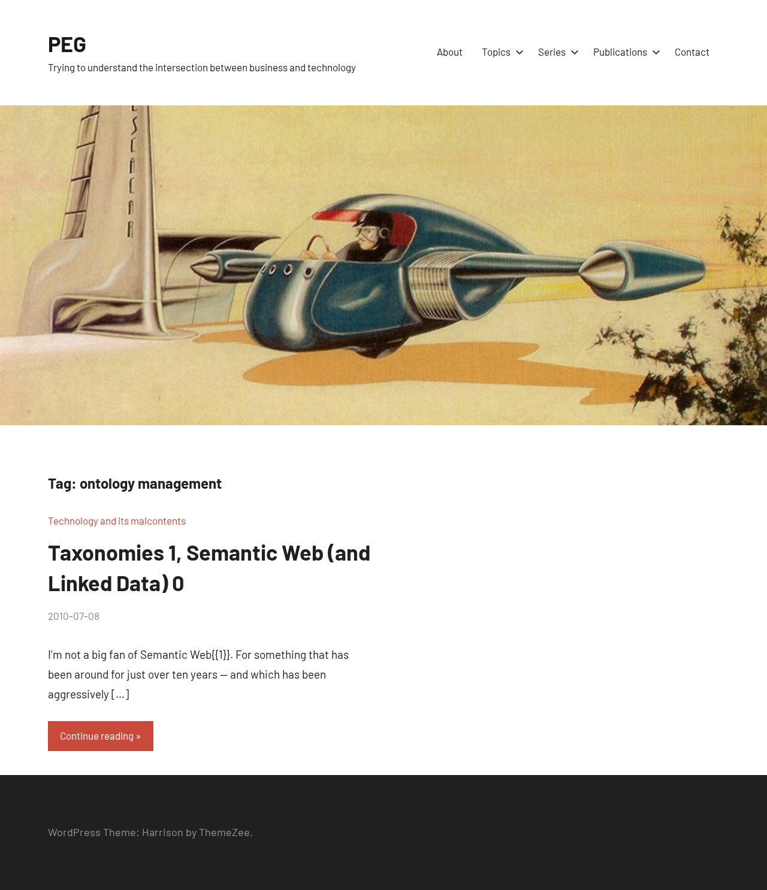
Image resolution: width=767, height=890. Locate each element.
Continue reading (97, 735)
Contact (692, 51)
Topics (496, 51)
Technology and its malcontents (117, 520)
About (450, 51)
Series (552, 51)
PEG (67, 43)
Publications (620, 51)
